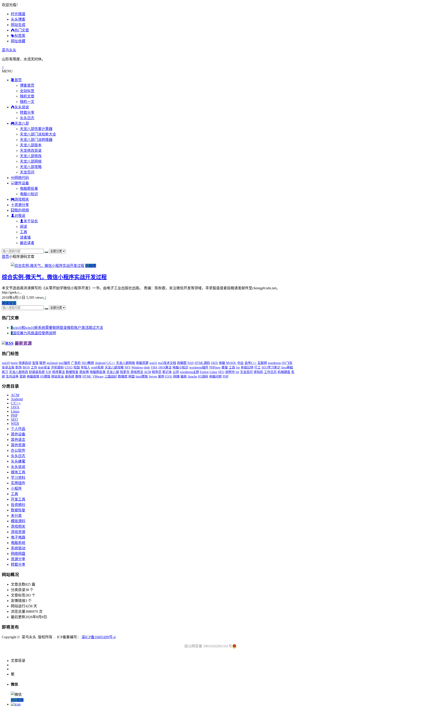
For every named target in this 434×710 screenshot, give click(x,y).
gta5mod (52, 363)
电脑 (222, 363)
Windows (137, 367)
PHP (226, 376)
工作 (34, 367)
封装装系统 (37, 372)
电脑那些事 (29, 188)
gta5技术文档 (167, 363)
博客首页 (27, 85)
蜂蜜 (225, 367)
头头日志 (27, 118)
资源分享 (18, 559)
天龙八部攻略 (31, 167)
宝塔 (35, 363)
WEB (15, 423)
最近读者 (27, 243)
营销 (22, 376)
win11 (153, 363)
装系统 (69, 376)
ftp (237, 372)
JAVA (214, 363)
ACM (147, 372)
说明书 (230, 372)
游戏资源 (18, 532)
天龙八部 (112, 372)
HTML (87, 376)
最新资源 (23, 343)
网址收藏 (18, 41)
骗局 (183, 376)
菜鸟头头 (9, 50)
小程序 (90, 266)
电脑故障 (33, 376)
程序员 (156, 372)
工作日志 (270, 372)
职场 (18, 367)
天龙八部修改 (31, 156)
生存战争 (12, 376)
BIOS (26, 367)
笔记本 (167, 372)
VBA (154, 367)
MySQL (231, 363)
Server (153, 376)
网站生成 (18, 25)
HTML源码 (202, 363)
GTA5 (69, 367)
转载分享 (27, 112)
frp (238, 367)
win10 (6, 363)
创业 (240, 363)
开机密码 (57, 367)
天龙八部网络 (31, 161)
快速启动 (25, 363)
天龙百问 (27, 172)
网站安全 (57, 376)
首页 (5, 257)
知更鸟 (125, 372)
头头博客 (18, 19)
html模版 (142, 376)
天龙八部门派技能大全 (38, 134)
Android (100, 363)
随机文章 (27, 96)
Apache (192, 376)
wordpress (274, 363)
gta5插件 (64, 363)
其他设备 (18, 434)
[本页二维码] (16, 704)
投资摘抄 (18, 505)
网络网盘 (18, 554)
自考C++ (251, 363)
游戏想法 (136, 372)
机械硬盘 (284, 372)
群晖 (78, 376)
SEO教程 (88, 363)
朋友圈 (84, 372)
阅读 (23, 226)
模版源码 (18, 521)
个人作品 (18, 429)
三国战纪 (110, 376)
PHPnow (215, 367)
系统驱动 (18, 548)
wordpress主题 (189, 372)
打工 (257, 367)
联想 (42, 363)
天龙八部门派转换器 (36, 140)
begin (14, 363)
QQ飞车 (287, 363)
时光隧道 (18, 14)
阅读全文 (9, 303)
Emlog (204, 372)
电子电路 (18, 537)
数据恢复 (72, 372)
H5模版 (45, 376)
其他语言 (18, 440)
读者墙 (25, 237)
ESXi (168, 376)
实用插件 (18, 483)
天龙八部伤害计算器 (36, 129)
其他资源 (18, 445)
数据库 (122, 376)
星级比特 (247, 367)
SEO (221, 372)
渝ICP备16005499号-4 (99, 637)
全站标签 (27, 91)
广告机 (76, 363)
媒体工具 (18, 472)
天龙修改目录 (31, 150)
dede (147, 367)
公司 (176, 372)
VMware (98, 376)
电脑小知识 (29, 194)
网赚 (176, 376)
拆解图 (181, 363)
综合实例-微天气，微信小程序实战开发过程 (54, 277)
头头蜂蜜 (18, 461)
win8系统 (97, 367)
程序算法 (58, 372)
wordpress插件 (198, 367)
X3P (48, 372)
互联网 (262, 363)
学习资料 (18, 478)
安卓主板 (8, 367)
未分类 (16, 516)
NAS (190, 363)
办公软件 (18, 450)
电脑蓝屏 (142, 363)
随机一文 (27, 102)
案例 (161, 376)
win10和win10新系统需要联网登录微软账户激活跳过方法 (58, 328)
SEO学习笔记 (271, 367)
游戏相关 (18, 526)
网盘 (131, 376)
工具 (23, 232)
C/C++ (110, 363)
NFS (127, 367)
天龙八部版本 (31, 145)
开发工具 (18, 499)
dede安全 (44, 367)
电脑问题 (215, 376)
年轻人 (85, 367)
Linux (213, 372)
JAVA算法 (165, 367)
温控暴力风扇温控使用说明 (34, 333)
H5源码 (203, 376)
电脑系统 (18, 543)
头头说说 (18, 467)
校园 (76, 367)
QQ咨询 (17, 700)
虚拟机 (258, 372)
